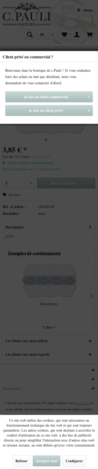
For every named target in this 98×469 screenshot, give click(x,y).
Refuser (21, 461)
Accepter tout (46, 461)
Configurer (74, 461)
